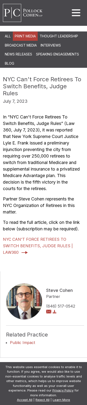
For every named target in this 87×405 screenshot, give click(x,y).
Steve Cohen (59, 290)
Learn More (61, 400)
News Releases (18, 54)
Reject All (43, 400)
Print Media (25, 36)
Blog (9, 63)
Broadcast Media (21, 45)
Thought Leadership (59, 36)
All (8, 36)
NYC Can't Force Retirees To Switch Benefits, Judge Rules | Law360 (38, 246)
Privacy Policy (62, 390)
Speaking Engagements (57, 54)
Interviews (51, 45)
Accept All (24, 400)
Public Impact (22, 342)
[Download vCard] (55, 311)
